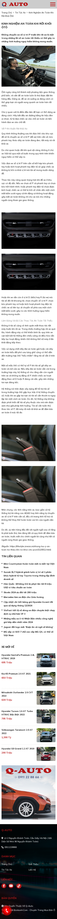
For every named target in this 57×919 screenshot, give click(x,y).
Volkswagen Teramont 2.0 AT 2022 (17, 732)
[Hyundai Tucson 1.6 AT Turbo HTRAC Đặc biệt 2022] (46, 716)
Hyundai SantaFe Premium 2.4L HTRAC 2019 (18, 657)
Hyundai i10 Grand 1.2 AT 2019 (18, 748)
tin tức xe (20, 12)
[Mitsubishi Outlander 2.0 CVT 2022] (46, 698)
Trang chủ (7, 864)
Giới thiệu (33, 864)
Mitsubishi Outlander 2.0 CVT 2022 (17, 694)
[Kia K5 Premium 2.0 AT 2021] (46, 679)
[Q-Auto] (19, 4)
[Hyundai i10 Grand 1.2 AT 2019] (46, 754)
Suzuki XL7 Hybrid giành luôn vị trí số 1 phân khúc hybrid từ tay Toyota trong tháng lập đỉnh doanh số (29, 576)
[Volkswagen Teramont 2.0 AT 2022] (46, 735)
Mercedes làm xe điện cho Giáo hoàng (24, 597)
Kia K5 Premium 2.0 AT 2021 (16, 673)
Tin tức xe (7, 869)
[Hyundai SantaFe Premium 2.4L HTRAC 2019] (46, 660)
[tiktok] (18, 886)
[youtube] (11, 886)
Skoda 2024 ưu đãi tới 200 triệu (20, 592)
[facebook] (5, 886)
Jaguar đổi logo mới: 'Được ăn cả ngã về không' (28, 627)
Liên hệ (32, 869)
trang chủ (7, 12)
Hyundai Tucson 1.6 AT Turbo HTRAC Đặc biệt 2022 (17, 713)
